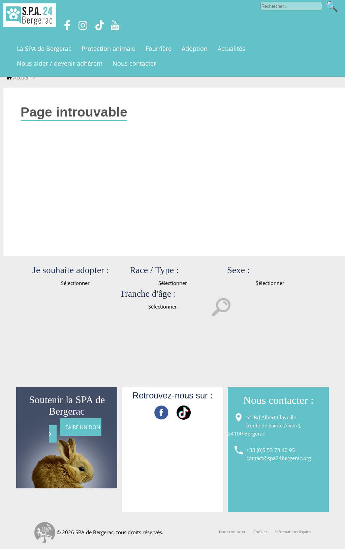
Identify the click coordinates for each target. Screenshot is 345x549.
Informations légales (293, 531)
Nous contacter (232, 531)
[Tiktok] (99, 28)
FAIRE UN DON (83, 427)
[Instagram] (83, 28)
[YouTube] (115, 28)
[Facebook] (67, 28)
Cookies (260, 531)
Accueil (21, 77)
